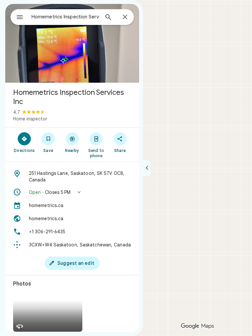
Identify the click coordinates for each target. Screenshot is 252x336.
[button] (72, 192)
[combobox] (65, 17)
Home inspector (30, 119)
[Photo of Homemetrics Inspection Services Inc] (72, 43)
